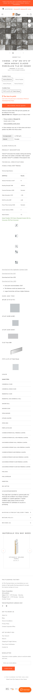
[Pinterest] (6, 606)
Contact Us (5, 647)
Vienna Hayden (19, 79)
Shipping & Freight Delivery (9, 641)
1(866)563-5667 (18, 603)
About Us (4, 615)
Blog (3, 618)
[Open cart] (30, 14)
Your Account (5, 636)
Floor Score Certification (8, 644)
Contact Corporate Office (8, 626)
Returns (4, 638)
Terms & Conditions (7, 621)
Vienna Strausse (18, 83)
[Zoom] (29, 21)
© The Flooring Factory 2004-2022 (16, 677)
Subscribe (8, 668)
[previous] (3, 551)
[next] (29, 551)
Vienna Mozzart (7, 83)
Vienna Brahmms (7, 79)
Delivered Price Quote (16, 105)
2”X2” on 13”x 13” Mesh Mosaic (11, 91)
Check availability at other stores (12, 123)
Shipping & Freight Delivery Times (15, 512)
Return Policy (7, 517)
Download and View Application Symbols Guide (15, 269)
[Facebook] (2, 606)
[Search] (28, 14)
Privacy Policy (5, 624)
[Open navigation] (2, 14)
